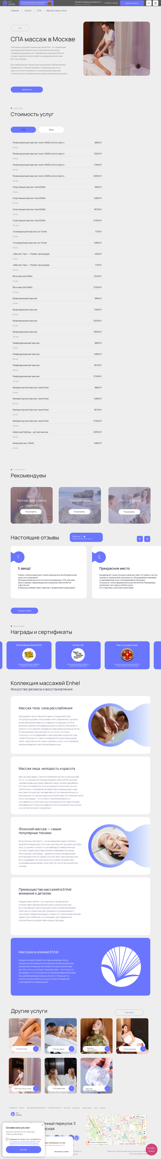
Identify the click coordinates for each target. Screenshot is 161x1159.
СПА (39, 10)
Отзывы (102, 1108)
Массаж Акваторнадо (91, 1089)
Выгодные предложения (36, 1108)
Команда (67, 1108)
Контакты (76, 1108)
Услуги (28, 10)
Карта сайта (87, 1108)
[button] (132, 3)
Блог (96, 1108)
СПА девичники (59, 1088)
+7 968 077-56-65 (111, 3)
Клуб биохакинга (54, 1108)
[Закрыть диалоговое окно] (42, 1124)
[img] (96, 1075)
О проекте (13, 1108)
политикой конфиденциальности (24, 1141)
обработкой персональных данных (24, 1143)
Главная (15, 10)
